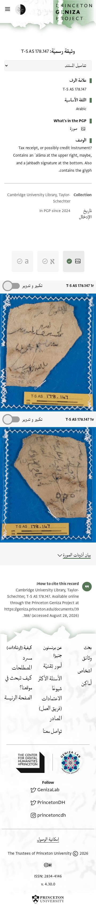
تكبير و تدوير (32, 285)
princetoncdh (51, 815)
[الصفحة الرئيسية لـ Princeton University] (48, 899)
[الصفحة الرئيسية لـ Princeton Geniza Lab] (66, 762)
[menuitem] (87, 658)
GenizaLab (48, 790)
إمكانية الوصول (48, 839)
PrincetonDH (51, 802)
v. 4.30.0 (48, 884)
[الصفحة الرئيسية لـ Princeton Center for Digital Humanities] (30, 762)
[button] (74, 14)
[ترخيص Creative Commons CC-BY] (48, 866)
